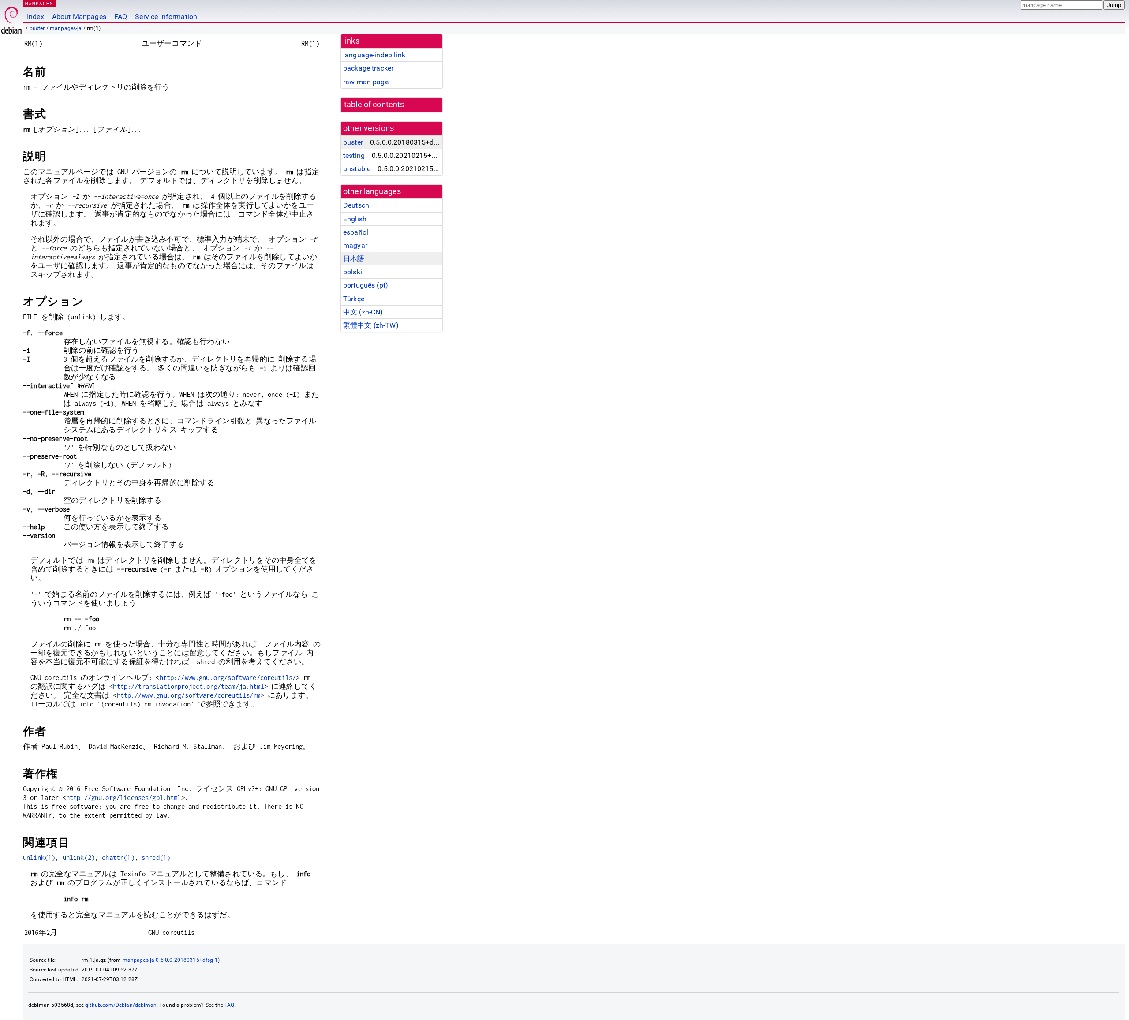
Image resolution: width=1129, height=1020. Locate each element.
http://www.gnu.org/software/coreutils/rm (189, 695)
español (355, 232)
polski (352, 272)
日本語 (353, 258)
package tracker (368, 68)
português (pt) (365, 285)
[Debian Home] (11, 18)
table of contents (374, 104)
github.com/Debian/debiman (121, 1005)
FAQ (120, 16)
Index (35, 16)
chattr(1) (118, 857)
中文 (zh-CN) (363, 312)
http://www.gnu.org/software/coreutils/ (228, 677)
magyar (355, 245)
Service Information (166, 16)
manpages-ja (66, 28)
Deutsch (356, 205)
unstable (356, 168)
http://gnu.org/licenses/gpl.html (123, 797)
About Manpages (79, 16)
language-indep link (374, 55)
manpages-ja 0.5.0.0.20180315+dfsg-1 (170, 960)
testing (354, 155)
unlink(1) (39, 857)
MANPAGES (39, 3)
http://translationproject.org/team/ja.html (188, 686)
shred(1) (156, 857)
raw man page (366, 82)
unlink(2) (79, 857)
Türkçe (353, 299)
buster (37, 28)
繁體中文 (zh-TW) (371, 325)
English (354, 219)
